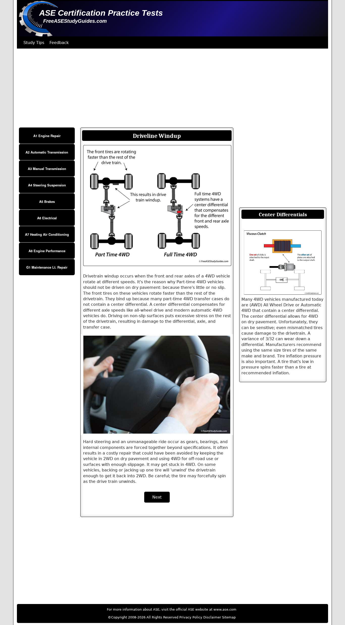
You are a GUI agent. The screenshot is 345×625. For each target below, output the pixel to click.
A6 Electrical (47, 218)
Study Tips (33, 42)
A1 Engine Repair (47, 136)
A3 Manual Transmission (47, 168)
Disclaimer (212, 617)
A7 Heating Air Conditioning (47, 234)
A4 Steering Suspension (47, 185)
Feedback (59, 42)
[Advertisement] (168, 88)
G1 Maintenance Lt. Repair (46, 267)
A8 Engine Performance (47, 251)
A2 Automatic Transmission (47, 152)
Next (157, 497)
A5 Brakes (47, 201)
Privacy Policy (190, 617)
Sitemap (229, 617)
